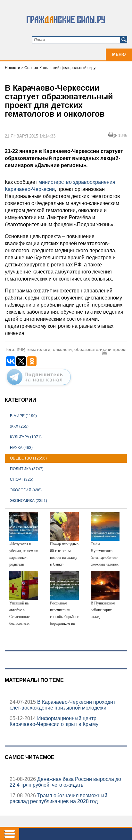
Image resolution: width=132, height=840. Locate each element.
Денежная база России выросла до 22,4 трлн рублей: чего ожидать (65, 782)
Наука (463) (21, 447)
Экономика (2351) (28, 500)
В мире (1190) (23, 416)
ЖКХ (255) (19, 426)
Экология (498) (26, 490)
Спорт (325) (21, 479)
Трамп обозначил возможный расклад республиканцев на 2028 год (58, 798)
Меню (119, 54)
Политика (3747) (27, 469)
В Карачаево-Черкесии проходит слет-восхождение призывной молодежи (62, 704)
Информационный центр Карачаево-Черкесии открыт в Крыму (54, 721)
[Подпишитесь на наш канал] (39, 386)
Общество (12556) (28, 458)
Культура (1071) (26, 437)
